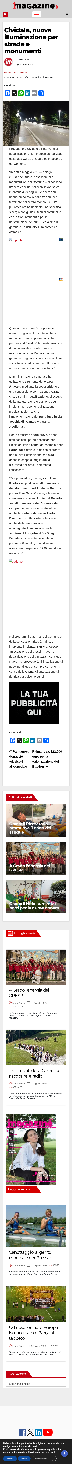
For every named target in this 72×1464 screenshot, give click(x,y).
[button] (67, 14)
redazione (24, 59)
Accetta (10, 1458)
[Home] (5, 14)
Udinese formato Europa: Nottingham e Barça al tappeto (33, 1333)
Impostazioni (41, 1458)
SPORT (55, 1265)
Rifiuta (24, 1458)
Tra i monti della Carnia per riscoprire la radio (35, 1073)
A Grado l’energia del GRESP (29, 867)
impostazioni (48, 1452)
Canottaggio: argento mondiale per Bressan (30, 1255)
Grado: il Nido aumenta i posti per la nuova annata (34, 905)
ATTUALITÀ (17, 1007)
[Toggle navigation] (36, 14)
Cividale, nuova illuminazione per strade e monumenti (31, 40)
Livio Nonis (18, 1003)
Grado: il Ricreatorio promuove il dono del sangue (30, 828)
